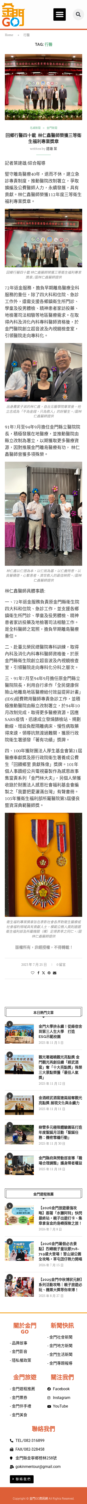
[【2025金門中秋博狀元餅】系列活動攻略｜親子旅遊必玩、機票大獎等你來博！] (19, 1287)
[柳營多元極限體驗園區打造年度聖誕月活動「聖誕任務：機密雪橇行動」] (19, 1134)
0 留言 (61, 964)
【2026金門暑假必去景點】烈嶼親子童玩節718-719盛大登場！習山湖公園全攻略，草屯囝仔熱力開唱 (60, 1251)
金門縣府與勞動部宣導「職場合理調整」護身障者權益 (60, 1160)
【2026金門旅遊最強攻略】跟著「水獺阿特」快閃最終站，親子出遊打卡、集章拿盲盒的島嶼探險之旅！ (60, 1216)
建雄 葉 (51, 148)
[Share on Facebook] (38, 972)
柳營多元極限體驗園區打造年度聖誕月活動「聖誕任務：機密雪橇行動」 (60, 1132)
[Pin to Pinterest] (49, 972)
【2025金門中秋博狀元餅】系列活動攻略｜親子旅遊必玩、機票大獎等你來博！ (60, 1284)
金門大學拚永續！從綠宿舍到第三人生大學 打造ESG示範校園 (60, 1031)
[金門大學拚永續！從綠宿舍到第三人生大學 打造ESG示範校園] (19, 1034)
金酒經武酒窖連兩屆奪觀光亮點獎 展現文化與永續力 (60, 1100)
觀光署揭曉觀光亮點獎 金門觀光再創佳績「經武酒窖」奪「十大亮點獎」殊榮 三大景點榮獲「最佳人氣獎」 (60, 1067)
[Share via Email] (54, 972)
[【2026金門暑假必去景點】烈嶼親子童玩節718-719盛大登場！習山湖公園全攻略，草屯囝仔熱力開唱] (19, 1251)
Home (9, 35)
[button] (59, 14)
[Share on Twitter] (43, 972)
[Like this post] (32, 972)
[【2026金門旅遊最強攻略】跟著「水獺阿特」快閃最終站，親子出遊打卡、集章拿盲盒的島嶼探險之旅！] (19, 1215)
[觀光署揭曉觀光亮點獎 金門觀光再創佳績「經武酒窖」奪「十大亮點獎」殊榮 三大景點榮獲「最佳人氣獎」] (19, 1064)
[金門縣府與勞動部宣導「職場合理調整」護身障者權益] (19, 1165)
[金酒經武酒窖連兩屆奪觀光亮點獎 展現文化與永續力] (19, 1105)
